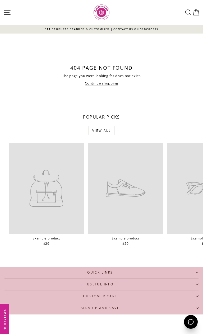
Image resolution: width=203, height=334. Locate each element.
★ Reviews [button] (5, 319)
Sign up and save (100, 308)
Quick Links (100, 272)
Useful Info (100, 284)
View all (101, 130)
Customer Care (100, 296)
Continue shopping (101, 83)
